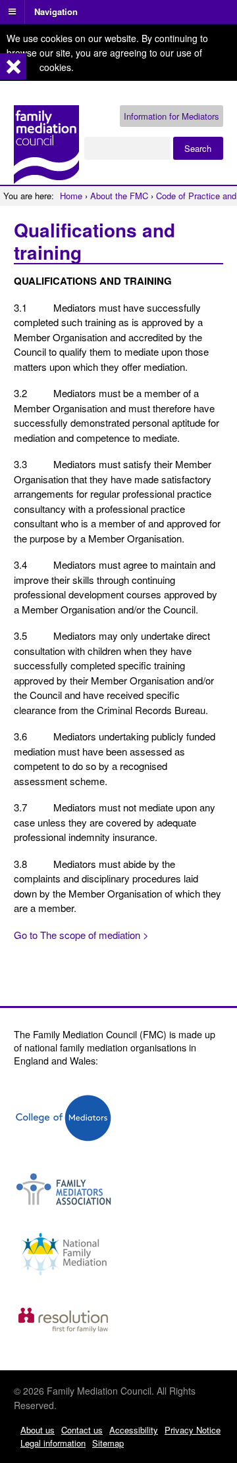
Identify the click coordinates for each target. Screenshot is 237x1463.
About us (37, 1430)
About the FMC (119, 195)
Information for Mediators (171, 116)
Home (71, 195)
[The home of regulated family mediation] (46, 178)
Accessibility (133, 1430)
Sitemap (108, 1443)
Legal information (53, 1443)
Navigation (56, 11)
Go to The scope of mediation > (81, 935)
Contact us (82, 1430)
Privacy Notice (193, 1430)
